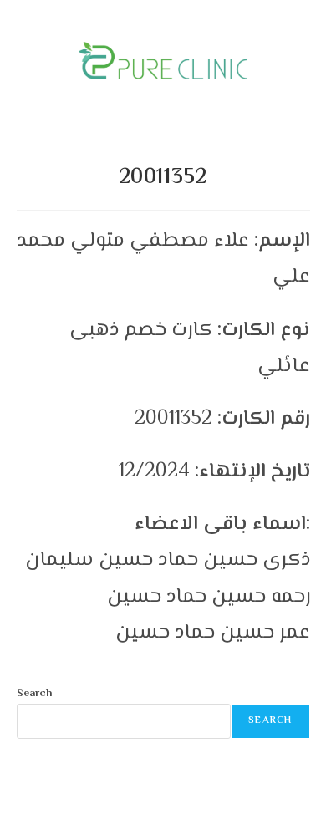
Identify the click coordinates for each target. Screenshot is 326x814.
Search (34, 693)
